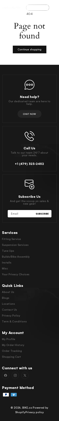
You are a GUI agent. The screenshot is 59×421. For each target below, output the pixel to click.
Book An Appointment (37, 8)
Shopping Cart (11, 356)
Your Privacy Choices (16, 274)
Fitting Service (11, 239)
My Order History (13, 345)
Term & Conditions (14, 321)
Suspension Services (15, 244)
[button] (55, 7)
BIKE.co (27, 407)
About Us (8, 292)
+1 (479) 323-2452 (29, 163)
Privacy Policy (11, 315)
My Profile (8, 339)
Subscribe (42, 213)
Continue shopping (29, 49)
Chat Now (29, 114)
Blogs (5, 297)
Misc (5, 268)
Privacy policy (34, 412)
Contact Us (9, 309)
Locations (8, 303)
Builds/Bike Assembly (16, 256)
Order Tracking (12, 350)
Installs (6, 262)
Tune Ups (8, 250)
